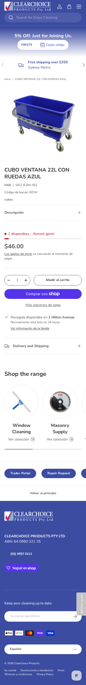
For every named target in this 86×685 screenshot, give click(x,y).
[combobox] (43, 17)
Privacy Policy (45, 674)
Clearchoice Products (26, 663)
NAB (7, 185)
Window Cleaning (21, 428)
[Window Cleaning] (21, 402)
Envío (61, 670)
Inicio (7, 79)
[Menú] (79, 6)
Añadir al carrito (57, 280)
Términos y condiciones (18, 674)
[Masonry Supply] (60, 402)
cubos (8, 199)
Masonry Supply (60, 428)
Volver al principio (43, 493)
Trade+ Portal (20, 473)
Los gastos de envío (18, 254)
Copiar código (55, 45)
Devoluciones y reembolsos (37, 670)
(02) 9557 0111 (21, 554)
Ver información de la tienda (30, 328)
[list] (43, 124)
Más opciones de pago (43, 305)
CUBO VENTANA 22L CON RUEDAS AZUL (41, 79)
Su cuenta (10, 670)
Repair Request (58, 473)
